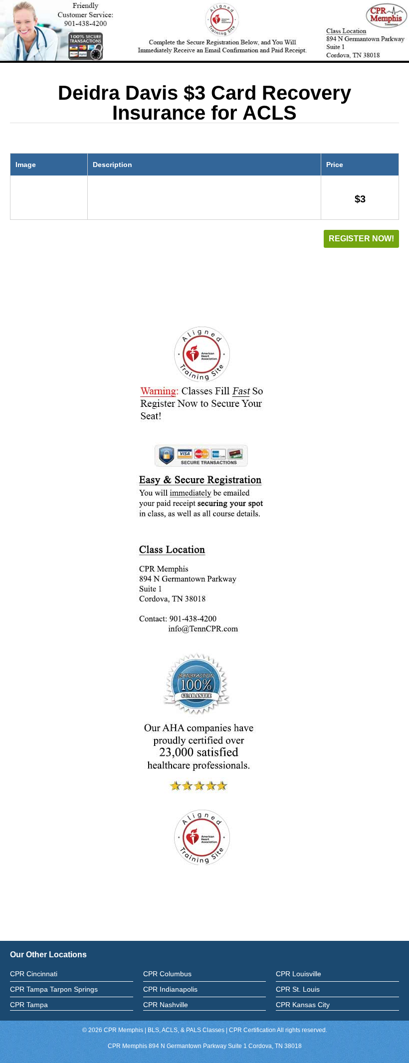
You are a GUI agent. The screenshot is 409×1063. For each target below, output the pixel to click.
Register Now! (361, 238)
